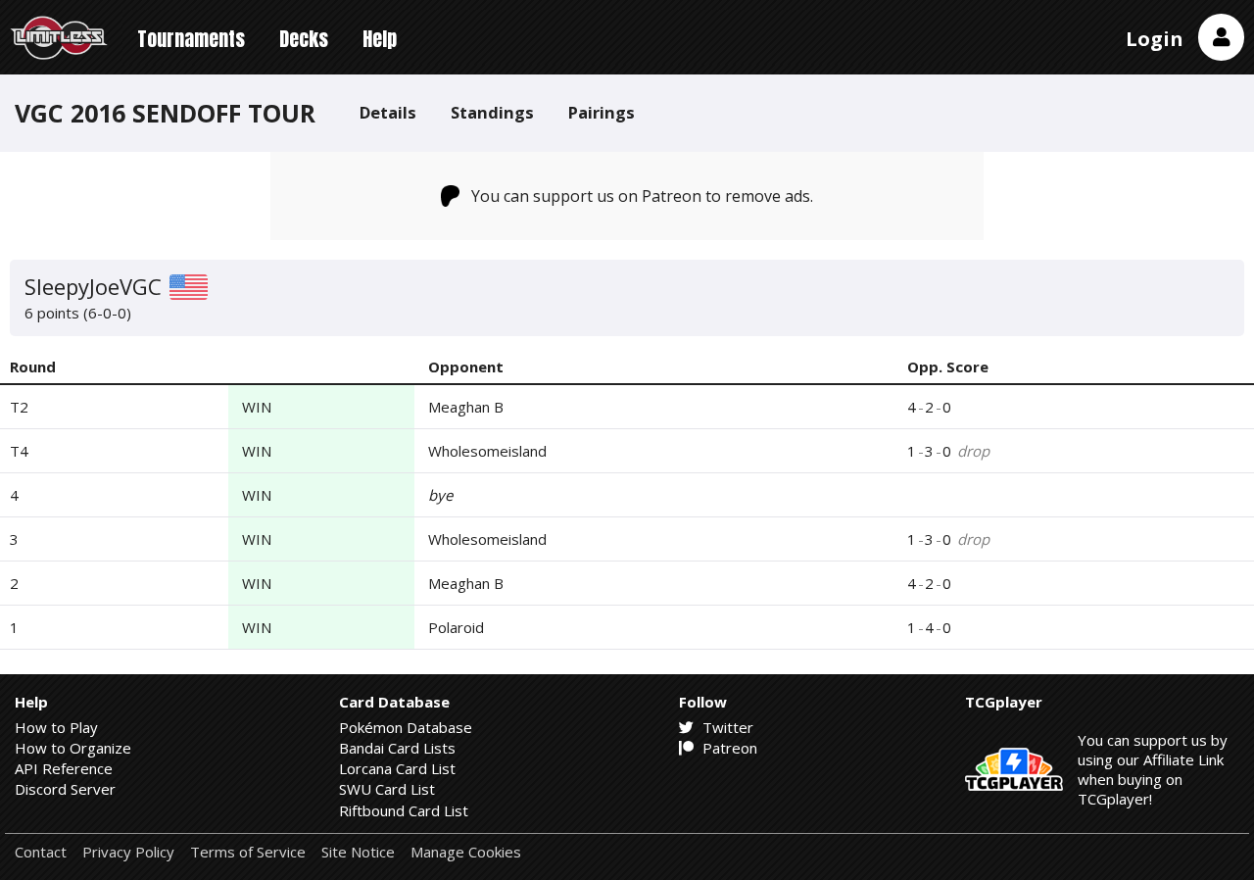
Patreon (728, 748)
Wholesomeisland (487, 451)
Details (388, 112)
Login (1154, 38)
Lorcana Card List (397, 768)
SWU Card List (387, 789)
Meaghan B (466, 406)
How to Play (56, 727)
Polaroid (456, 627)
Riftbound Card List (403, 810)
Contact (41, 852)
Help (379, 39)
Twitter (726, 727)
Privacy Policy (128, 852)
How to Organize (73, 748)
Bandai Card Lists (397, 748)
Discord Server (65, 789)
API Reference (64, 768)
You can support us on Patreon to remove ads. (642, 196)
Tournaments (191, 39)
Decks (303, 39)
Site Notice (358, 852)
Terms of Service (248, 852)
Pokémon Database (405, 727)
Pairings (601, 112)
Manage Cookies (465, 852)
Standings (492, 112)
